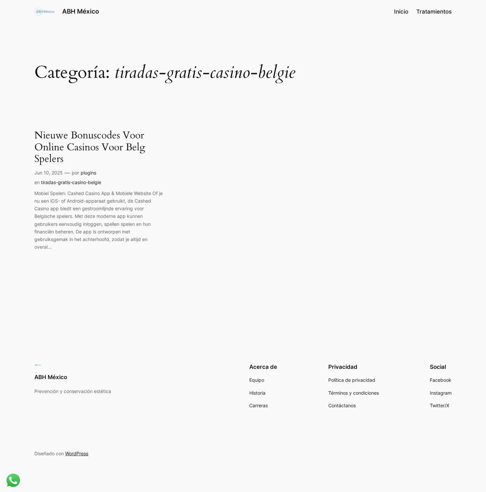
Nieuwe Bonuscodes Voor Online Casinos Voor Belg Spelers (89, 147)
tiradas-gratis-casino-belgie (71, 182)
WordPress (76, 453)
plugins (88, 172)
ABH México (80, 11)
